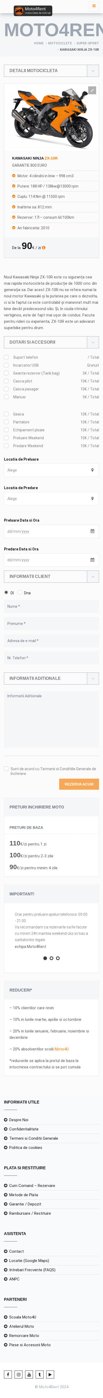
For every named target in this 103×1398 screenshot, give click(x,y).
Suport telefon (56, 357)
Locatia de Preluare (21, 459)
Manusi (56, 397)
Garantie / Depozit (25, 1204)
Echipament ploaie (56, 430)
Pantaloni (56, 422)
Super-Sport (87, 43)
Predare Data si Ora (21, 549)
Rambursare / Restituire (30, 1213)
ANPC (14, 1279)
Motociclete (60, 43)
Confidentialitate (24, 1129)
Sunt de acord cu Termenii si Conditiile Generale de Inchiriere (53, 771)
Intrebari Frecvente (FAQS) (32, 1270)
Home (39, 43)
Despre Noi (18, 1120)
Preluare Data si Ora (21, 520)
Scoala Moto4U (22, 1317)
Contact (16, 1251)
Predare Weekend (56, 446)
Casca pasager (56, 389)
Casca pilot (56, 381)
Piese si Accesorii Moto (30, 1345)
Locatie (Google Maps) (29, 1260)
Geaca (56, 414)
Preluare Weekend (56, 438)
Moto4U (62, 1049)
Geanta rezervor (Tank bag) (56, 373)
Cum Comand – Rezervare (32, 1185)
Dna (27, 593)
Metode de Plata (23, 1195)
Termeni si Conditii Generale (33, 1138)
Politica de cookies (25, 1147)
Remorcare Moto (24, 1335)
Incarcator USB (56, 365)
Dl (12, 593)
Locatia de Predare (21, 488)
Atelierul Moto (21, 1326)
